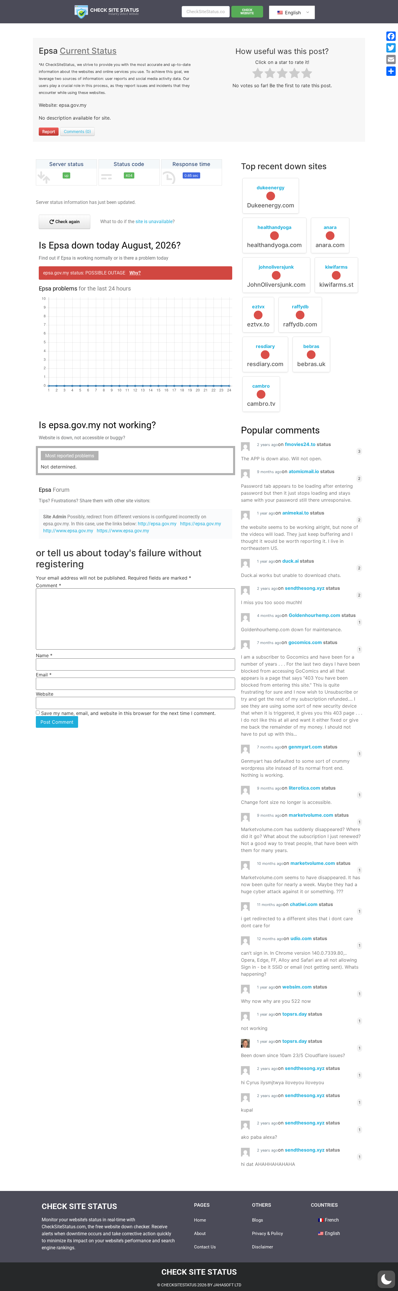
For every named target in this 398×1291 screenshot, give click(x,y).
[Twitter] (391, 48)
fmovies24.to (308, 444)
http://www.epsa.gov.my (68, 530)
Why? (135, 273)
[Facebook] (391, 36)
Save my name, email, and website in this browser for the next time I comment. (128, 713)
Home (200, 1220)
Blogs (257, 1220)
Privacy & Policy (267, 1233)
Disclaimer (262, 1247)
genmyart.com (312, 747)
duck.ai (298, 561)
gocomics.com (312, 642)
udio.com (308, 938)
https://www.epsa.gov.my (123, 530)
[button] (386, 1279)
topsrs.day (302, 1014)
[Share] (391, 71)
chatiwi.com (311, 904)
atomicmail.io (311, 471)
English (292, 12)
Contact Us (205, 1247)
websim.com (304, 987)
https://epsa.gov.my (200, 523)
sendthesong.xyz (312, 588)
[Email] (391, 59)
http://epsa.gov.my (157, 523)
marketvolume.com (319, 815)
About (200, 1233)
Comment (48, 585)
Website (44, 694)
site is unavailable (153, 221)
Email (44, 674)
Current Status (88, 51)
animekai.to (303, 513)
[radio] (257, 74)
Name (44, 655)
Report (48, 131)
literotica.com (312, 788)
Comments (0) (77, 131)
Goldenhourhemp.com (322, 615)
